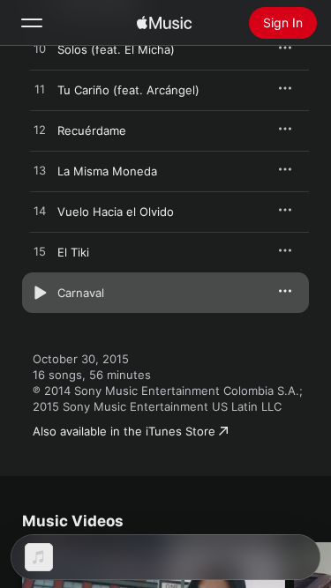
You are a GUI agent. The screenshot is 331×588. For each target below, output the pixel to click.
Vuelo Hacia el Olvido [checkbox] (115, 212)
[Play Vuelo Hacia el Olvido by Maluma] (39, 212)
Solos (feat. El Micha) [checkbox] (116, 49)
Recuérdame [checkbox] (91, 130)
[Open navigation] (31, 23)
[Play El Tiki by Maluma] (39, 252)
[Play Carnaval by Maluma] (39, 293)
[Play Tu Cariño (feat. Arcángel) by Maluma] (39, 90)
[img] (164, 23)
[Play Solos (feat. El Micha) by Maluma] (39, 49)
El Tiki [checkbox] (73, 252)
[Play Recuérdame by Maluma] (39, 130)
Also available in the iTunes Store (124, 431)
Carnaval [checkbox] (80, 293)
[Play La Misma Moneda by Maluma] (39, 171)
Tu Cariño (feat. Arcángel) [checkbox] (128, 90)
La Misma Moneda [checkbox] (107, 171)
